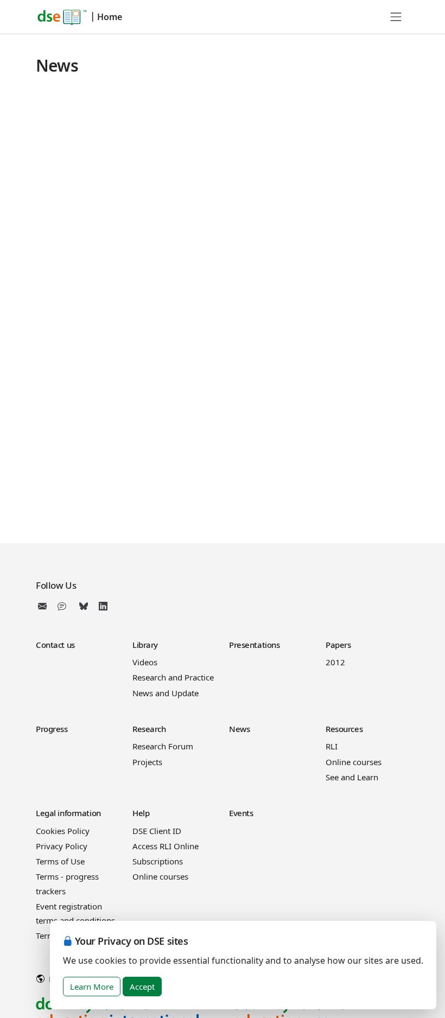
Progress (52, 728)
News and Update (165, 693)
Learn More (91, 986)
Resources (344, 728)
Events (241, 812)
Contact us (55, 644)
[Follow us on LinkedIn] (103, 606)
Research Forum (162, 746)
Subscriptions (157, 861)
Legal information (68, 812)
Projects (147, 761)
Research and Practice (173, 677)
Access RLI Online (165, 846)
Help (140, 812)
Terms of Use (60, 861)
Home (109, 17)
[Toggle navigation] (396, 17)
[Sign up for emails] (44, 606)
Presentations (254, 644)
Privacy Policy (61, 846)
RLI (332, 746)
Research (149, 728)
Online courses (354, 761)
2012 (335, 662)
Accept (142, 986)
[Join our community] (64, 606)
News (239, 728)
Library (145, 644)
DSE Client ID (156, 830)
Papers (338, 644)
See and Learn (352, 777)
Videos (144, 662)
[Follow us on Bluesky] (83, 606)
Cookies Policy (63, 830)
